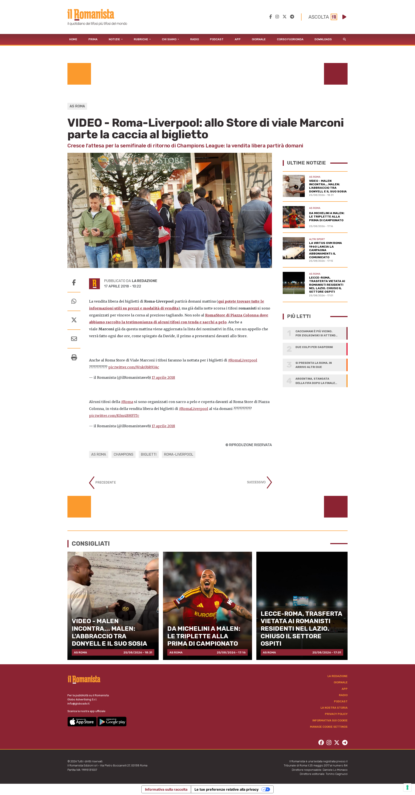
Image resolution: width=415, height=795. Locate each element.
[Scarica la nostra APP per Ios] (82, 721)
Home (73, 39)
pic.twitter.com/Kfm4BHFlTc (114, 415)
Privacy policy (336, 714)
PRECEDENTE (105, 482)
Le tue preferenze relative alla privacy (227, 789)
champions (123, 454)
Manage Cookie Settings (329, 726)
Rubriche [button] (141, 39)
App (238, 39)
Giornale (259, 39)
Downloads (323, 39)
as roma (98, 454)
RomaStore (215, 315)
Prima (92, 39)
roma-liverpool (178, 454)
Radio (194, 39)
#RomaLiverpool (242, 360)
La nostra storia (334, 707)
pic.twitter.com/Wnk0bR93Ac (133, 367)
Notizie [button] (115, 39)
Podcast (216, 39)
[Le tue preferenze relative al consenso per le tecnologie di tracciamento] (407, 787)
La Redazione (337, 676)
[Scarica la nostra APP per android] (111, 721)
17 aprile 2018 (163, 377)
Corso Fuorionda (290, 39)
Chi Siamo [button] (169, 39)
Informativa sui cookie (330, 720)
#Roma (127, 402)
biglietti (148, 454)
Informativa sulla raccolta (166, 789)
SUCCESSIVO (257, 482)
